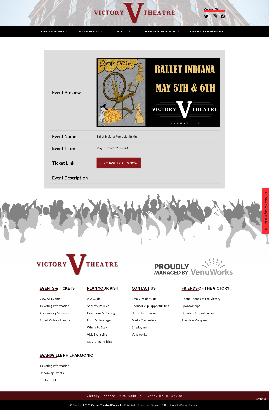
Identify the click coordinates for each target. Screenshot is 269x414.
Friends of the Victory (160, 31)
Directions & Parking (101, 313)
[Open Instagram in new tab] (215, 16)
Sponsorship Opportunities (150, 306)
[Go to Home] (134, 12)
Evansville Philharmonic (207, 31)
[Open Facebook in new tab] (223, 16)
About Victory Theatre (55, 320)
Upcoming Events (52, 373)
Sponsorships (191, 306)
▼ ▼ (266, 211)
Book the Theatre (144, 313)
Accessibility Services (54, 313)
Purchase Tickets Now (118, 163)
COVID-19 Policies (99, 341)
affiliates (261, 399)
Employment (141, 327)
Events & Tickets (52, 31)
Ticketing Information (54, 306)
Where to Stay (97, 327)
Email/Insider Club (144, 298)
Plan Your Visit (89, 31)
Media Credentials (144, 320)
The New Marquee (194, 320)
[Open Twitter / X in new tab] (206, 16)
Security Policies (98, 306)
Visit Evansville (97, 334)
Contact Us (122, 31)
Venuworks (139, 334)
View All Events (50, 298)
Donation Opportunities (198, 313)
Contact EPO (49, 380)
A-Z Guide (94, 298)
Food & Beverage (99, 320)
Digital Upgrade (189, 404)
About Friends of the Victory (201, 298)
